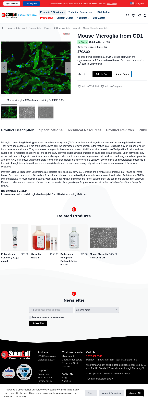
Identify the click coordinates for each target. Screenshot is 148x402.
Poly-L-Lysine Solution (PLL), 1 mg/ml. (10, 257)
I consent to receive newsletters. (48, 317)
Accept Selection (111, 393)
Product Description (17, 130)
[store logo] (19, 15)
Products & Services (16, 28)
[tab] (17, 130)
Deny (91, 393)
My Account (68, 356)
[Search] (128, 15)
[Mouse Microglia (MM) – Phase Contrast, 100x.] (27, 112)
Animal (76, 28)
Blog (64, 377)
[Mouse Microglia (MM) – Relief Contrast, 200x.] (45, 112)
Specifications (51, 130)
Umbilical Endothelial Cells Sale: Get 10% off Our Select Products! (82, 3)
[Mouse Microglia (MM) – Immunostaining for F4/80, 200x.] (9, 112)
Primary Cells (35, 28)
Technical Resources (84, 130)
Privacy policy (45, 381)
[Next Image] (68, 67)
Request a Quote (70, 363)
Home (2, 28)
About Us (66, 381)
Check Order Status (72, 359)
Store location (45, 377)
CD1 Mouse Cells (62, 28)
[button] (138, 3)
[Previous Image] (4, 67)
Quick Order (11, 3)
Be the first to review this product (92, 47)
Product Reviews (120, 130)
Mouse (47, 28)
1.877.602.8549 (94, 356)
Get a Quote (31, 3)
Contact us (43, 374)
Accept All (134, 393)
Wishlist (66, 366)
